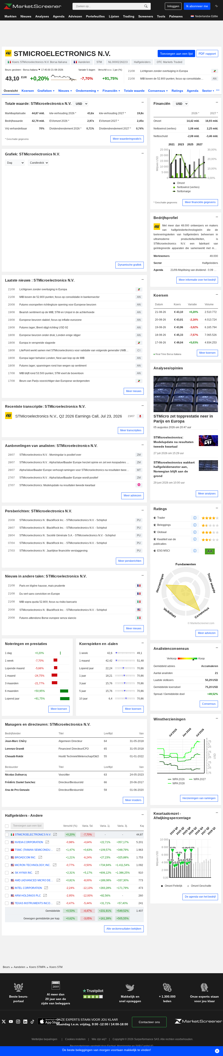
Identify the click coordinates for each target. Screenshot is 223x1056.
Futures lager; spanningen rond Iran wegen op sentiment (52, 365)
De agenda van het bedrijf (200, 896)
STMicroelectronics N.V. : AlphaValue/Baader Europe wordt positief (58, 477)
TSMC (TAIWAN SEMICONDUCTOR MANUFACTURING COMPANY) (34, 849)
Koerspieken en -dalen (98, 644)
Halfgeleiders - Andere (24, 815)
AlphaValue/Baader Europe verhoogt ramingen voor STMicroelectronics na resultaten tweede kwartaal (74, 470)
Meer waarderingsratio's (127, 138)
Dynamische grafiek (129, 264)
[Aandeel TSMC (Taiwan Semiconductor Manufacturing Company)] (58, 850)
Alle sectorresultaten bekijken (123, 928)
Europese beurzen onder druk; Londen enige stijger (50, 335)
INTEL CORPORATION (28, 888)
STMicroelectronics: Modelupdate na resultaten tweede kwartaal (57, 485)
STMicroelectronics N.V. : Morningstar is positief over (50, 454)
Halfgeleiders (210, 263)
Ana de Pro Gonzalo (17, 789)
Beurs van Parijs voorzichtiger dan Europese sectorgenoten (54, 380)
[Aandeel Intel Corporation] (45, 888)
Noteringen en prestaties (26, 644)
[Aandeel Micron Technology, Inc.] (54, 865)
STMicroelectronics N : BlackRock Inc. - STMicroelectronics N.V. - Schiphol (63, 520)
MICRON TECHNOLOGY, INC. (33, 865)
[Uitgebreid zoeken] (146, 6)
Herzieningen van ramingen (199, 798)
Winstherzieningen (170, 719)
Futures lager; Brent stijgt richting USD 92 (43, 327)
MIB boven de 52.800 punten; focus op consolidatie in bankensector (172, 78)
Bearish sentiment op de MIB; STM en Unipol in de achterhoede (57, 312)
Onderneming (86, 90)
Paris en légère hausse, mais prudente (42, 585)
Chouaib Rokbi (14, 756)
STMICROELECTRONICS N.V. (33, 834)
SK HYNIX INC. (24, 872)
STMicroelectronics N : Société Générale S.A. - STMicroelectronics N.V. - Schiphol (67, 535)
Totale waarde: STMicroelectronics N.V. (38, 103)
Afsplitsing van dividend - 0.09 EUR (199, 270)
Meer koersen (59, 708)
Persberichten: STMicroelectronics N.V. (38, 511)
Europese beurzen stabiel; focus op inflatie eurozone (50, 319)
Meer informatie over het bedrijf (197, 279)
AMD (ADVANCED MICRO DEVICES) (34, 880)
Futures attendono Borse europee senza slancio (47, 618)
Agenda (192, 90)
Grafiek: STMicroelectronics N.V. (32, 154)
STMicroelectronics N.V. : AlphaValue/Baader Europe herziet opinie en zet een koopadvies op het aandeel (74, 462)
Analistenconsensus (171, 648)
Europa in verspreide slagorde (37, 342)
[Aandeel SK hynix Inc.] (36, 873)
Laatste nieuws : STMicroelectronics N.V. (39, 280)
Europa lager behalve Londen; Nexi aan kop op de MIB (51, 358)
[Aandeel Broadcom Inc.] (39, 857)
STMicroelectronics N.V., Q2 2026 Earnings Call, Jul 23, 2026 (68, 416)
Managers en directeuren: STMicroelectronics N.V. (48, 724)
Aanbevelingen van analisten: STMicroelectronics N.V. (51, 446)
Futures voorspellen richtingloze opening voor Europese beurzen (57, 304)
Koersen (28, 90)
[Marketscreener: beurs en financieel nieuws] (32, 6)
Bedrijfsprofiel (166, 218)
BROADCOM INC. (25, 857)
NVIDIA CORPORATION (29, 842)
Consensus (157, 90)
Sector (207, 90)
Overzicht (11, 90)
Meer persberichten (129, 560)
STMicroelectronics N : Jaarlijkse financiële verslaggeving (53, 550)
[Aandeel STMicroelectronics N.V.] (54, 834)
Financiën (110, 90)
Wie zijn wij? (99, 1039)
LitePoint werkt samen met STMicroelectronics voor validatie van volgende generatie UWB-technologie (74, 350)
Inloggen (173, 6)
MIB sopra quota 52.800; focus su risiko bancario (48, 601)
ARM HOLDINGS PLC (28, 895)
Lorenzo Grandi (14, 748)
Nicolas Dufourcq (16, 774)
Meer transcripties (130, 430)
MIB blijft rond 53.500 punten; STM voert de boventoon (51, 373)
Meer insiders (133, 800)
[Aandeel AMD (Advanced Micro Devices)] (58, 880)
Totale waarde (134, 90)
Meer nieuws (133, 391)
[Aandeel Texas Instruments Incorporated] (58, 903)
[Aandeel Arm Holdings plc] (44, 895)
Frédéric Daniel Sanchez (20, 782)
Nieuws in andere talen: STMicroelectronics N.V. (46, 576)
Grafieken (45, 90)
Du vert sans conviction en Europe (39, 593)
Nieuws (64, 90)
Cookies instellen (75, 1039)
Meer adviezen (132, 495)
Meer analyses (207, 493)
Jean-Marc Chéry (16, 741)
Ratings (177, 90)
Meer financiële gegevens (200, 202)
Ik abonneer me (197, 6)
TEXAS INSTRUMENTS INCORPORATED (34, 903)
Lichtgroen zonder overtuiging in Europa (164, 71)
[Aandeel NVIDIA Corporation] (46, 842)
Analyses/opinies (168, 368)
